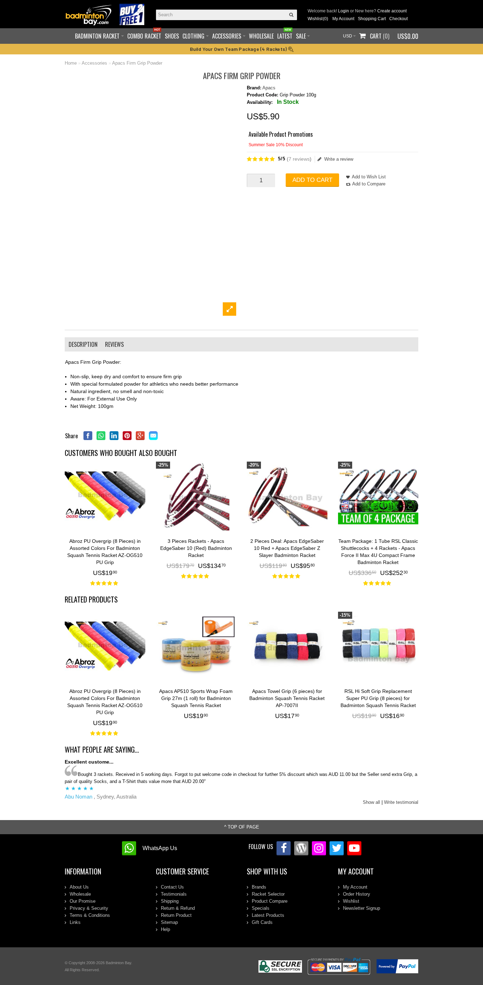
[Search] (291, 15)
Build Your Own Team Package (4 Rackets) (239, 49)
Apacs (268, 87)
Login (343, 10)
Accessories (94, 63)
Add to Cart (312, 180)
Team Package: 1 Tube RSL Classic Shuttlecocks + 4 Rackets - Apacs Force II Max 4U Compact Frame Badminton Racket (378, 551)
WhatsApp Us (159, 848)
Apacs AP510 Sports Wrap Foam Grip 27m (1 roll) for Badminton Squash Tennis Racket (196, 698)
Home (71, 63)
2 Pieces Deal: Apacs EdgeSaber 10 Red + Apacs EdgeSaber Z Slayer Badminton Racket (287, 548)
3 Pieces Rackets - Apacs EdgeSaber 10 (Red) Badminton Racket (196, 548)
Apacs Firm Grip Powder (137, 63)
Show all (371, 802)
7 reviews (299, 159)
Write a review (338, 159)
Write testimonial (401, 802)
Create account (392, 10)
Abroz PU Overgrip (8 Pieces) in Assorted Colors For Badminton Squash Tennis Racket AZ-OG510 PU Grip (104, 551)
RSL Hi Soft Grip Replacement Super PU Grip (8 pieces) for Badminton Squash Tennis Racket (378, 698)
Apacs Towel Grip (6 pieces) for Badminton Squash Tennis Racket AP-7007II (287, 698)
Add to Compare (368, 183)
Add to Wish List (369, 176)
